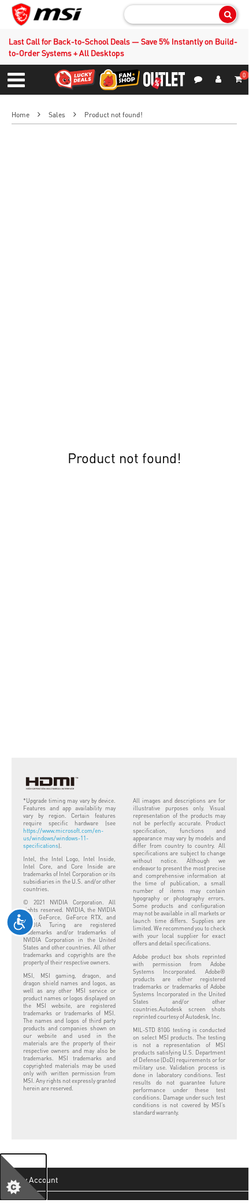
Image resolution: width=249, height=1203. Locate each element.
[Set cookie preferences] (23, 1177)
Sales (57, 114)
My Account (37, 1179)
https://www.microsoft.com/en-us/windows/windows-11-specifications (63, 838)
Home (20, 114)
